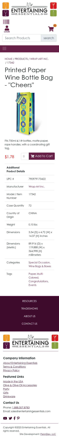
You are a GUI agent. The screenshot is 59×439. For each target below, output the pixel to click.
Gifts (5, 392)
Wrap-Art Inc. (39, 58)
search (49, 38)
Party (6, 389)
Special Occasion (39, 262)
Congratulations (38, 281)
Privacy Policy (11, 370)
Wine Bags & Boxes (40, 266)
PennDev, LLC (48, 434)
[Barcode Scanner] (5, 23)
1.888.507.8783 (21, 407)
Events (32, 285)
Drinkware (9, 396)
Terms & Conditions (14, 366)
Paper (32, 273)
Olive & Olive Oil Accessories (20, 385)
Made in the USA (13, 381)
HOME (8, 58)
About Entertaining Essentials (20, 363)
